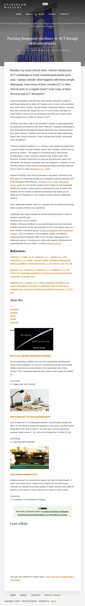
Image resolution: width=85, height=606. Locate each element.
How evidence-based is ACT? (24, 474)
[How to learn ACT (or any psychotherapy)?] (29, 410)
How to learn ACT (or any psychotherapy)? (30, 417)
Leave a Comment (60, 50)
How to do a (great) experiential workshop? (30, 356)
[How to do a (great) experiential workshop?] (33, 350)
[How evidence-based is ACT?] (29, 468)
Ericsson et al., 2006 (40, 169)
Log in (53, 601)
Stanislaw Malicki (15, 6)
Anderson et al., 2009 (48, 182)
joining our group (53, 243)
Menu (45, 4)
